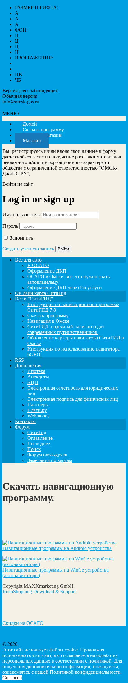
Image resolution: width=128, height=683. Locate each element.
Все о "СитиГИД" (34, 298)
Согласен (12, 677)
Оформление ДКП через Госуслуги (64, 287)
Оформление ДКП (46, 271)
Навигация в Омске (48, 321)
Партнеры (38, 404)
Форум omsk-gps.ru (47, 454)
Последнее (38, 443)
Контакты (25, 421)
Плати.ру (37, 410)
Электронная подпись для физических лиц (72, 399)
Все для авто (28, 259)
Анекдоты (38, 376)
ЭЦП (32, 382)
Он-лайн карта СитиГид (40, 293)
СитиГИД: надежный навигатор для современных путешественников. (65, 329)
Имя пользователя (21, 214)
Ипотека (36, 371)
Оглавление (40, 438)
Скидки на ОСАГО (22, 623)
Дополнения (28, 365)
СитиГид (36, 432)
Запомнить (21, 237)
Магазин (32, 140)
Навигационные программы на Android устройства (57, 548)
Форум (22, 427)
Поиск (34, 449)
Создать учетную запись (28, 248)
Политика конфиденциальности (36, 633)
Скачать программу (48, 315)
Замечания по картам (49, 460)
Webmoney (38, 415)
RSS (19, 360)
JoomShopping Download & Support (39, 591)
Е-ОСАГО (38, 265)
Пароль (10, 226)
